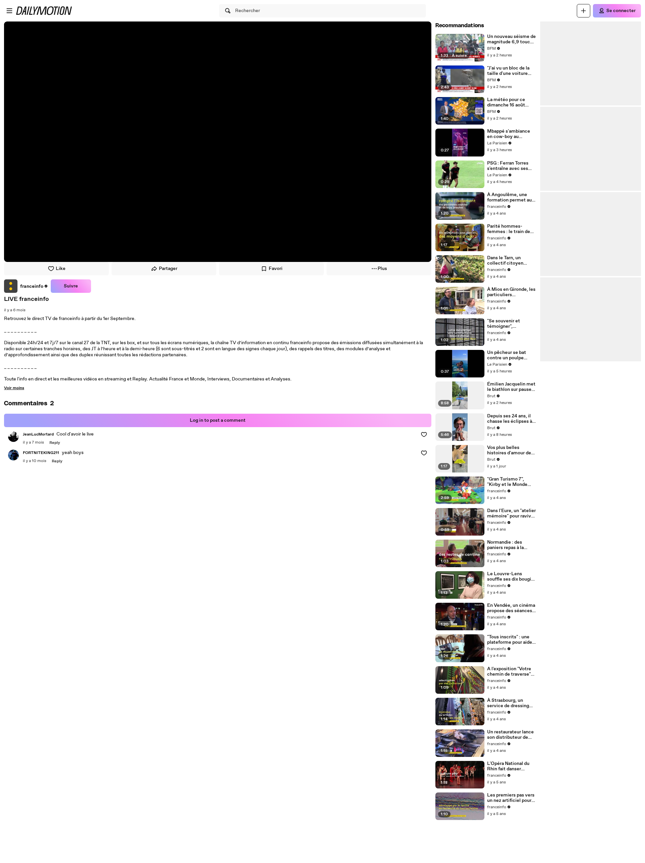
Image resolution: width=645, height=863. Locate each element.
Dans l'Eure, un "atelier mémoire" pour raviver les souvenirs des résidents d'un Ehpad (511, 513)
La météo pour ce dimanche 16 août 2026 (506, 102)
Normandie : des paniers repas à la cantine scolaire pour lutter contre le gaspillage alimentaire (511, 545)
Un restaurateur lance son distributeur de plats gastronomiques (510, 734)
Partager (168, 269)
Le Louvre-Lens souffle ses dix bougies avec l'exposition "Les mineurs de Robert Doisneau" (511, 576)
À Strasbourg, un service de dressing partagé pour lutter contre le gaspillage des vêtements (508, 703)
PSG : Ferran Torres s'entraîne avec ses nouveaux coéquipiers (510, 166)
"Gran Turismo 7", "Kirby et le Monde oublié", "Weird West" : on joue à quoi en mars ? (511, 481)
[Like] (424, 434)
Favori (276, 269)
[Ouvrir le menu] (9, 10)
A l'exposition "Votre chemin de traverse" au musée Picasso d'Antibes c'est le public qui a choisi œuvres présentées (509, 671)
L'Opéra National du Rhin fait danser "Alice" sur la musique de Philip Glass (510, 766)
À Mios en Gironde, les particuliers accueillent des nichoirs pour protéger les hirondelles (511, 292)
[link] (26, 286)
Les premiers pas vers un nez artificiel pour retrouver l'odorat (510, 797)
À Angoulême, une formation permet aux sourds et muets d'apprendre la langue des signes (510, 197)
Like (61, 269)
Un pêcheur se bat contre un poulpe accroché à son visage (510, 355)
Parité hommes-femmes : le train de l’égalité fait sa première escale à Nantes (508, 229)
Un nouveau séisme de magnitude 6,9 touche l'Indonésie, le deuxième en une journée (511, 39)
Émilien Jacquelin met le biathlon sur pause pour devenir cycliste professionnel (511, 386)
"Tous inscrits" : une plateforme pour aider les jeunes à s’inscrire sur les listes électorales (510, 639)
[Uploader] (583, 10)
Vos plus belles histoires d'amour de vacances (509, 450)
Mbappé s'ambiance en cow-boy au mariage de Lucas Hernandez (508, 134)
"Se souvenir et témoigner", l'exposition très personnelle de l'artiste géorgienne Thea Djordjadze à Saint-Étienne (508, 323)
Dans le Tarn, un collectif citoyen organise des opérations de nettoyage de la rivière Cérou (511, 260)
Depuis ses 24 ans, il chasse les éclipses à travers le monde (509, 418)
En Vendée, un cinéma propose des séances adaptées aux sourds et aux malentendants (511, 608)
